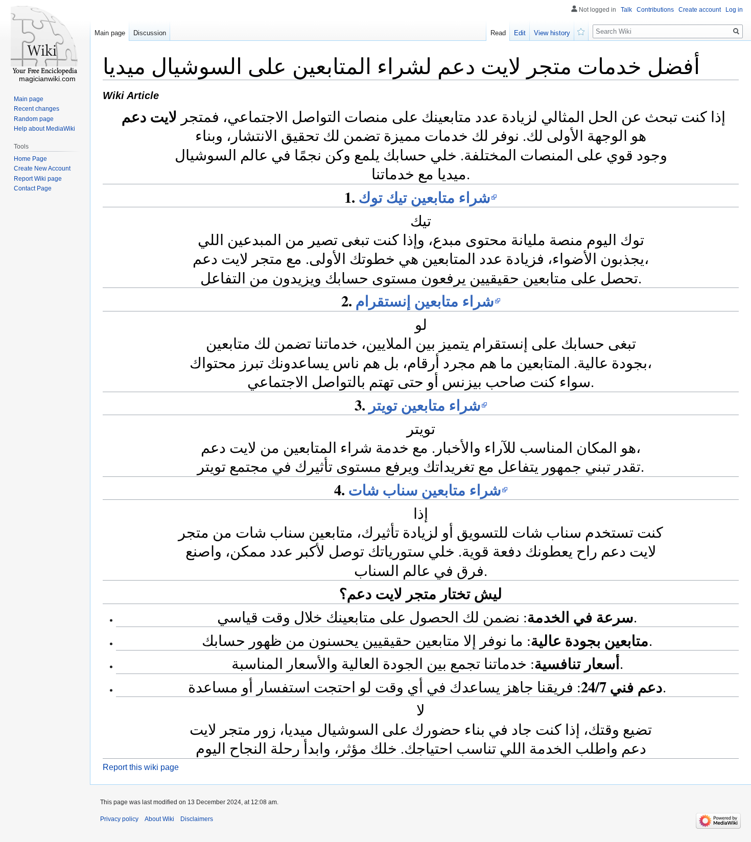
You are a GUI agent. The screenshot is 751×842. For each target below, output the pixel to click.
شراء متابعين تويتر (425, 405)
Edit (520, 33)
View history (552, 33)
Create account (699, 9)
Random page (34, 119)
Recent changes (36, 108)
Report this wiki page (141, 767)
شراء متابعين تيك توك (424, 197)
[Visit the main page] (45, 41)
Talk (626, 9)
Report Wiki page (38, 178)
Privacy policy (119, 819)
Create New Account (42, 168)
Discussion (149, 33)
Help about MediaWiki (44, 128)
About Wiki (159, 819)
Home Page (30, 158)
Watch (581, 30)
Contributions (655, 9)
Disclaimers (196, 819)
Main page (110, 33)
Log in (734, 9)
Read (498, 33)
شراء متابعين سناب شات (424, 489)
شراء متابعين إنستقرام (425, 300)
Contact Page (33, 188)
